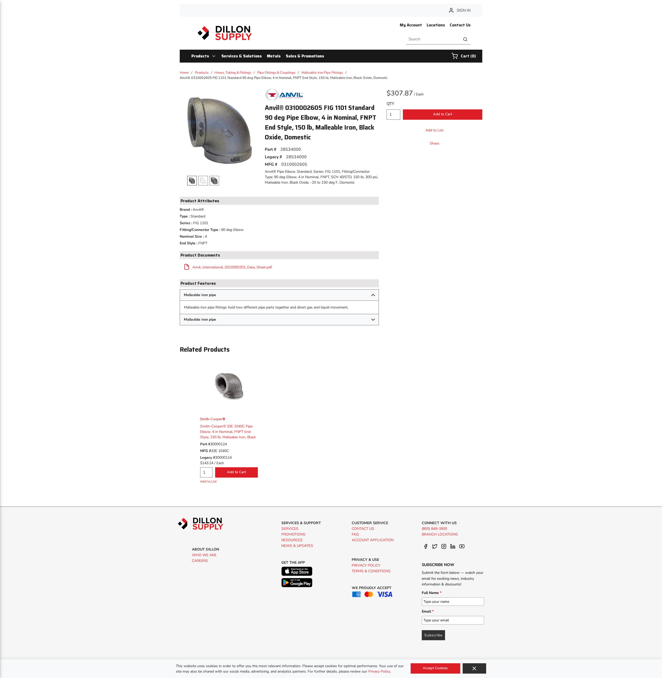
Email (428, 611)
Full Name (431, 592)
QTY (390, 103)
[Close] (474, 668)
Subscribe (433, 635)
